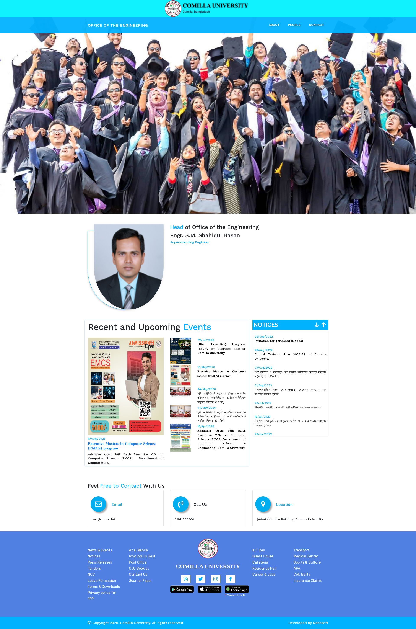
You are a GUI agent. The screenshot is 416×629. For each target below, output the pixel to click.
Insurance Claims (308, 576)
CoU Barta (302, 570)
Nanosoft (320, 618)
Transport (301, 546)
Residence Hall (264, 564)
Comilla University (135, 618)
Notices (94, 552)
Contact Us (138, 570)
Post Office (137, 558)
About (274, 24)
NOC (91, 570)
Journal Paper (140, 576)
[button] (31, 107)
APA (297, 564)
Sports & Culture (307, 558)
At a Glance (138, 546)
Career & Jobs (263, 570)
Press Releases (100, 558)
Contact (316, 24)
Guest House (262, 552)
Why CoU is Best (142, 552)
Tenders (94, 564)
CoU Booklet (139, 564)
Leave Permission (102, 576)
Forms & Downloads (104, 582)
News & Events (100, 546)
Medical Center (306, 552)
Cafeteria (260, 558)
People (294, 24)
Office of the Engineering (118, 25)
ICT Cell (258, 546)
